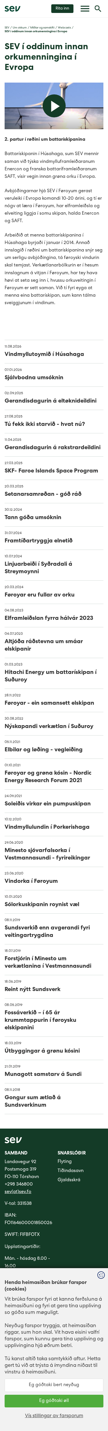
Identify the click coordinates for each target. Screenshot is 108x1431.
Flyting (65, 1162)
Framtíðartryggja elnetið (39, 541)
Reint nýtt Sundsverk (32, 990)
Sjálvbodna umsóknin (34, 378)
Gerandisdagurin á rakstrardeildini (53, 448)
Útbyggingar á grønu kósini (42, 1051)
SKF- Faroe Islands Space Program (51, 471)
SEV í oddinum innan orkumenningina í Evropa (36, 31)
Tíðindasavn (71, 1171)
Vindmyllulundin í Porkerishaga (47, 827)
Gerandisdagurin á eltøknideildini (50, 401)
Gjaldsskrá (69, 1180)
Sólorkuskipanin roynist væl (42, 905)
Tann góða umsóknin (33, 518)
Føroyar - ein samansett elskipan (49, 703)
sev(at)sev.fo (18, 1192)
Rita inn (62, 9)
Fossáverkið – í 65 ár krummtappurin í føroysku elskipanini (40, 1020)
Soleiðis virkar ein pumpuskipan (48, 804)
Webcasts (64, 27)
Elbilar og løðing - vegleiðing (44, 750)
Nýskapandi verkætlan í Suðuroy (49, 727)
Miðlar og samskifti (42, 27)
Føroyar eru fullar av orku (40, 595)
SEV (7, 27)
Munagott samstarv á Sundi (43, 1075)
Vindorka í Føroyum (31, 882)
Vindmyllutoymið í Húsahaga (44, 355)
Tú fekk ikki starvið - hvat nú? (45, 425)
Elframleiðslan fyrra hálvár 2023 (49, 619)
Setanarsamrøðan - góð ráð (43, 495)
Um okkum (20, 27)
